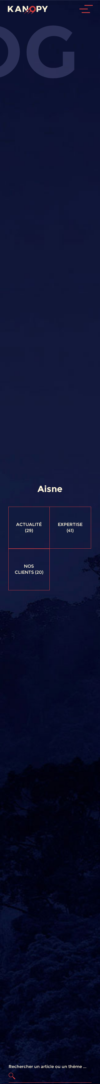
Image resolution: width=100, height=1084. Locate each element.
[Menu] (90, 25)
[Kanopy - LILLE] (26, 9)
